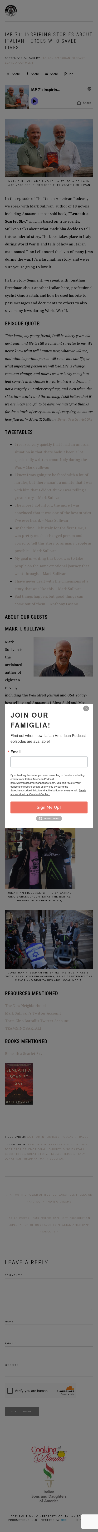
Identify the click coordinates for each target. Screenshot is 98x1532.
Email (15, 752)
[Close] (86, 708)
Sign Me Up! (49, 807)
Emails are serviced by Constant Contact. (48, 792)
